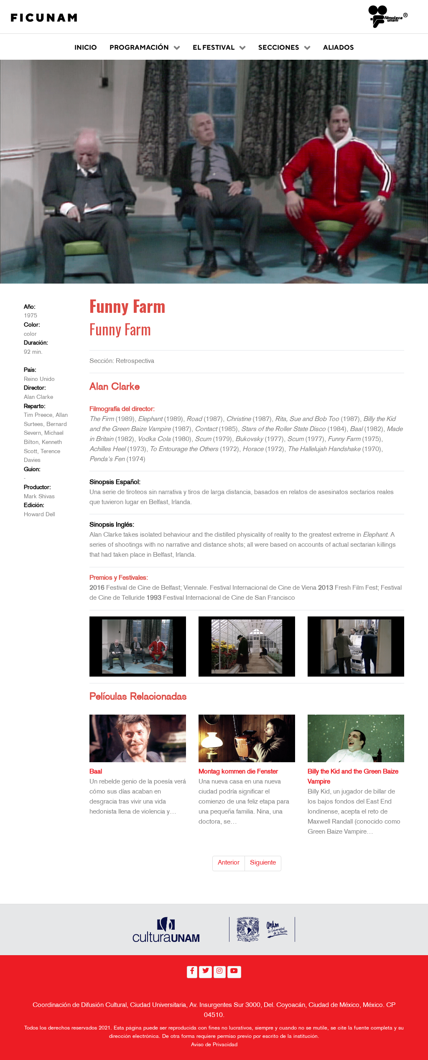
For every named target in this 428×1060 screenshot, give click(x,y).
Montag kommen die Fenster (238, 772)
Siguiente (263, 863)
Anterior (228, 863)
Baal (95, 772)
